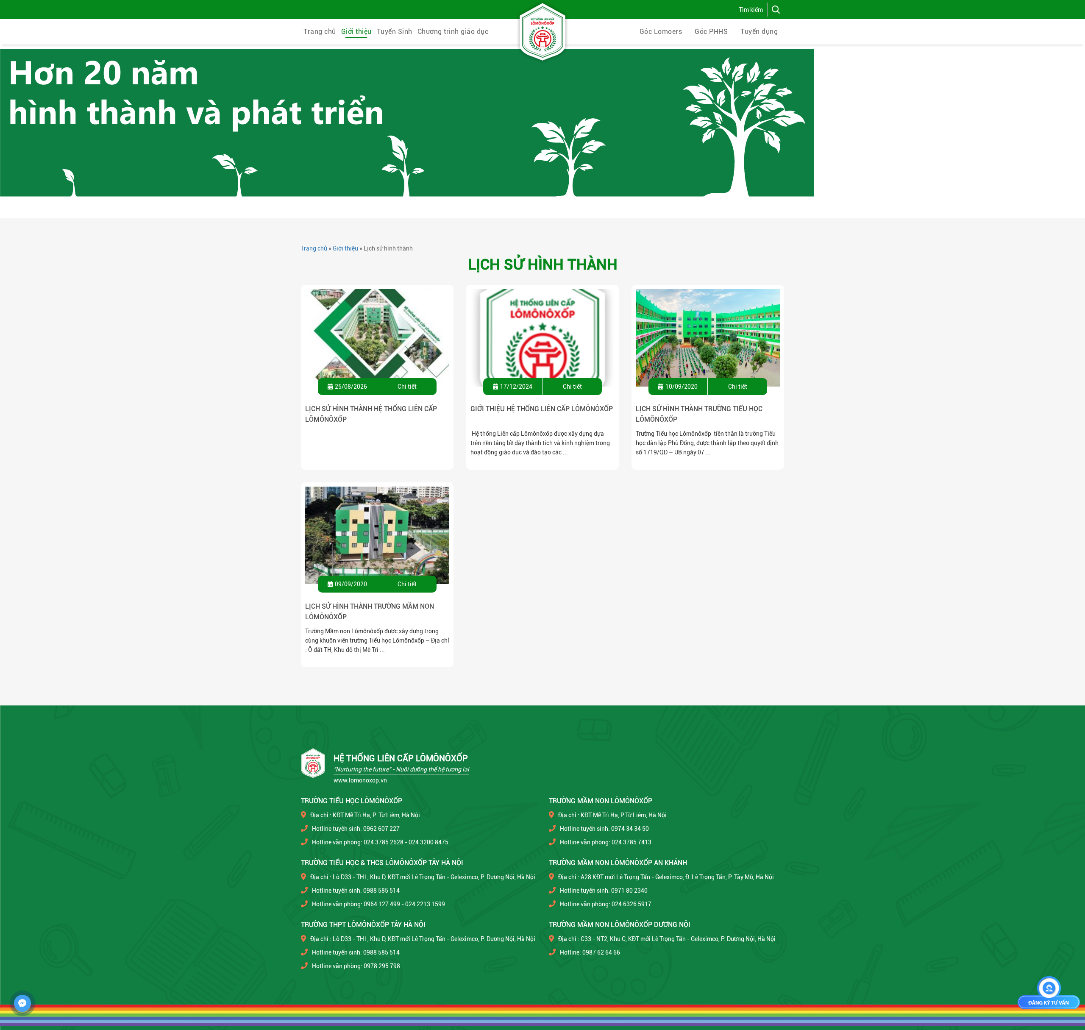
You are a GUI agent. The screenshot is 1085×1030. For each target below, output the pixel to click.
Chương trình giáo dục (453, 32)
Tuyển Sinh (394, 32)
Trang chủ (319, 32)
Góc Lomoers (661, 32)
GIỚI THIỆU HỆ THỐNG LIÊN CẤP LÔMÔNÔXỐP (541, 409)
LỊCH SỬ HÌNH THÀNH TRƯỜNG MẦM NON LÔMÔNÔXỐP (369, 611)
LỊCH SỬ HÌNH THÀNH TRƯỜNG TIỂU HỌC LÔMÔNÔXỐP (699, 414)
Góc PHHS (711, 32)
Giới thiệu (356, 32)
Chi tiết (407, 386)
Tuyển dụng (759, 32)
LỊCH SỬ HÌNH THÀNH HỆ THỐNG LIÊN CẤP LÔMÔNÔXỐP (371, 414)
